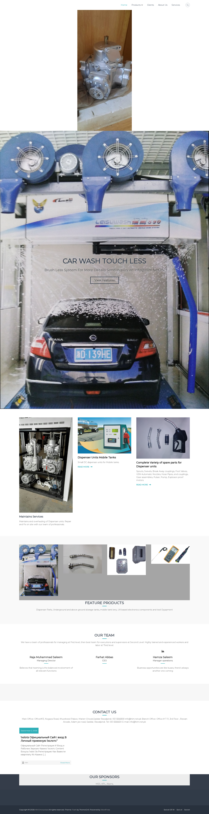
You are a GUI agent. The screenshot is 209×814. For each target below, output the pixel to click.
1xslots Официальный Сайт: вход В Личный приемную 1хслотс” (44, 739)
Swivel (179, 810)
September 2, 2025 (29, 731)
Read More (65, 763)
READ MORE (83, 467)
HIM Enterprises (41, 810)
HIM (26, 763)
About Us (162, 5)
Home (124, 5)
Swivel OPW (169, 810)
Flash (74, 810)
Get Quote (105, 190)
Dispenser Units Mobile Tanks (97, 457)
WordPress (105, 810)
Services (176, 5)
